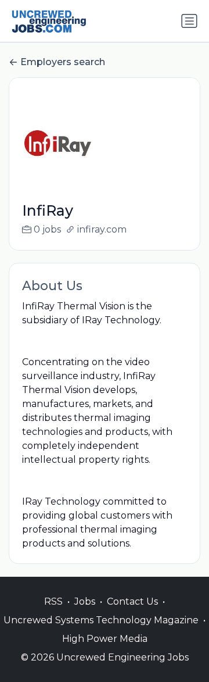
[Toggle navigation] (189, 21)
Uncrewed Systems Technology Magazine (101, 620)
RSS (53, 601)
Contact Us (132, 601)
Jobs (84, 601)
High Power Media (104, 638)
